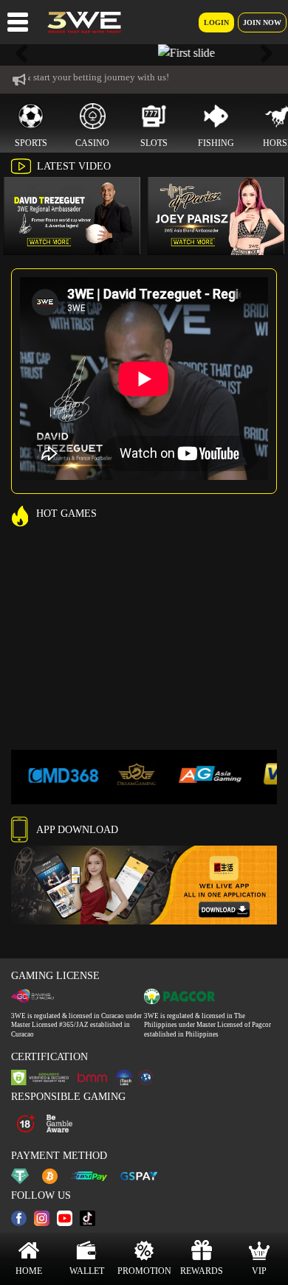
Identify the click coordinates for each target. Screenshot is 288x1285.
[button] (22, 53)
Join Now (262, 22)
